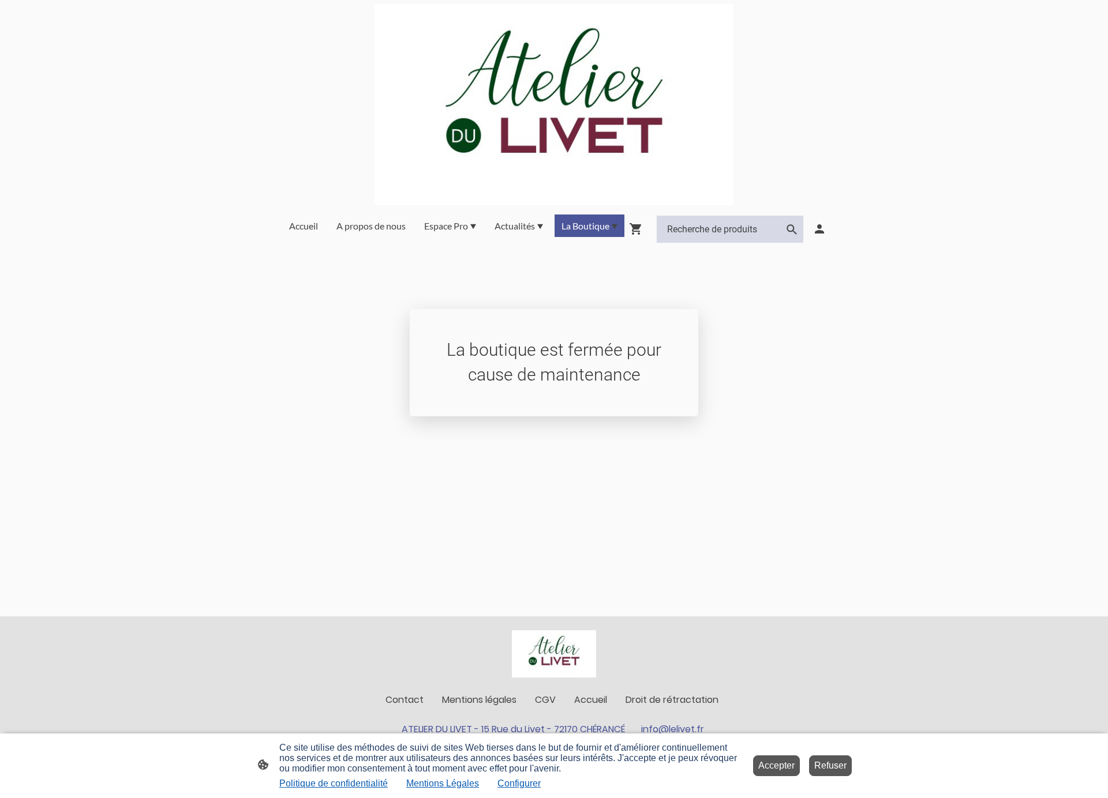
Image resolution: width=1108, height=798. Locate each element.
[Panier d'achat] (638, 229)
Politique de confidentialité (333, 783)
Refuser (830, 765)
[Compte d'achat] (819, 229)
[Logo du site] (554, 104)
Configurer (519, 783)
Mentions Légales (442, 783)
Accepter (776, 765)
